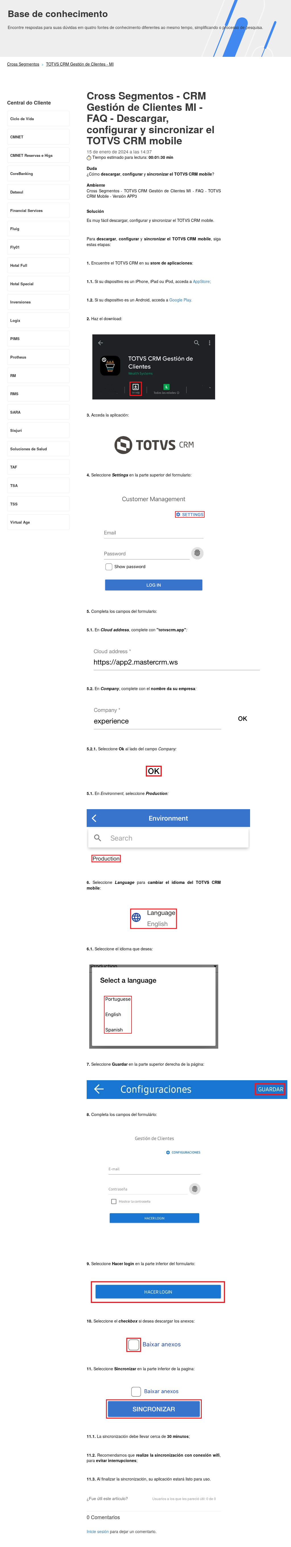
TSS (14, 504)
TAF (13, 467)
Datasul (16, 192)
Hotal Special (22, 283)
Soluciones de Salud (28, 448)
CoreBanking (21, 173)
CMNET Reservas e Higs (31, 155)
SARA (15, 412)
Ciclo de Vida (22, 118)
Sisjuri (16, 430)
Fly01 (15, 247)
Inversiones (20, 302)
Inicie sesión (98, 1531)
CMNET (16, 136)
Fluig (14, 228)
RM (13, 375)
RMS (14, 393)
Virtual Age (20, 522)
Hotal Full (18, 265)
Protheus (18, 357)
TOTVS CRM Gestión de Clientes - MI (80, 64)
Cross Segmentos (23, 64)
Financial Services (26, 210)
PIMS (15, 338)
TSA (14, 485)
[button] (135, 1499)
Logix (15, 320)
